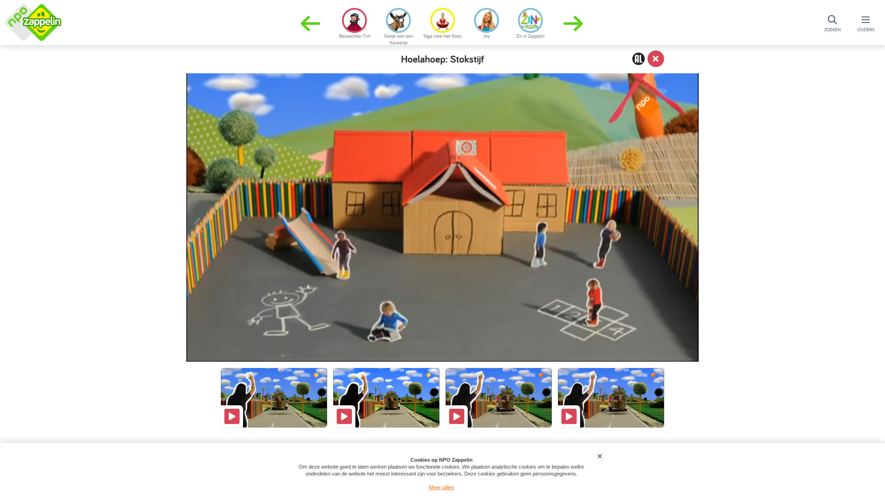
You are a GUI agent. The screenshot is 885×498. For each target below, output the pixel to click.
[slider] (444, 323)
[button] (573, 23)
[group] (354, 22)
